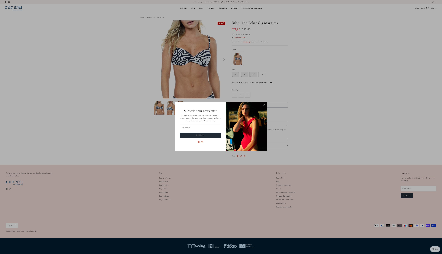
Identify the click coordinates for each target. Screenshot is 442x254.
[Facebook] (198, 142)
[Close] (264, 104)
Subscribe (200, 135)
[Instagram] (202, 142)
